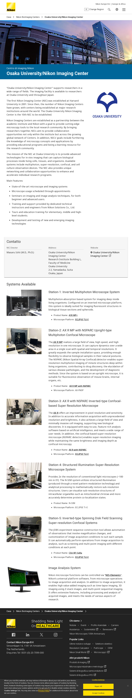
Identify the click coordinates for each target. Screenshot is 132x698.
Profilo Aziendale (98, 625)
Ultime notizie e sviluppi (80, 643)
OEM (110, 648)
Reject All (98, 686)
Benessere (108, 629)
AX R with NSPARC (77, 449)
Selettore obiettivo (103, 643)
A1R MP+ (73, 315)
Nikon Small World (77, 652)
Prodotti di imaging (78, 662)
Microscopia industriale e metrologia (86, 666)
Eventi (83, 625)
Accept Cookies (98, 693)
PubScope (98, 648)
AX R (55, 412)
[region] (66, 688)
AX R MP (58, 342)
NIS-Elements (113, 575)
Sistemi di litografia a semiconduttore (86, 670)
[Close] (128, 686)
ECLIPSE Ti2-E (82, 319)
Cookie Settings (98, 680)
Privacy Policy (44, 690)
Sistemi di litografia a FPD (81, 675)
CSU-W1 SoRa (75, 552)
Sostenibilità (89, 629)
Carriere (115, 625)
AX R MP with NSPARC (80, 386)
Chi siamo (74, 620)
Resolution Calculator (79, 648)
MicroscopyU (100, 652)
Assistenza (74, 629)
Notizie (72, 625)
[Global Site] (116, 9)
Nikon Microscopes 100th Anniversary (87, 633)
